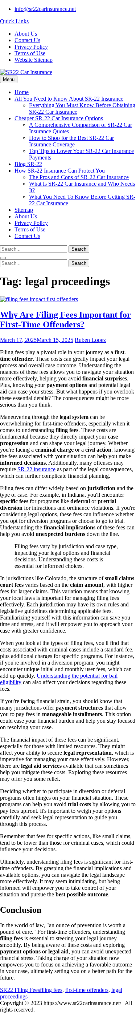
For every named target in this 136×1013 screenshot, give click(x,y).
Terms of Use (30, 53)
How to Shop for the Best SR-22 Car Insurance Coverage (71, 141)
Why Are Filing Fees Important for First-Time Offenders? (65, 319)
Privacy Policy (31, 47)
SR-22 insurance (36, 469)
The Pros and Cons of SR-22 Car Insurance (79, 177)
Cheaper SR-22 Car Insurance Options (59, 118)
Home (22, 92)
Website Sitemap (34, 60)
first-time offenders (86, 990)
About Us (26, 34)
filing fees (51, 990)
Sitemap (24, 210)
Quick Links (14, 21)
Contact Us (27, 40)
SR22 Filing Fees (20, 990)
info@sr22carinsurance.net (45, 9)
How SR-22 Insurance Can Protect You (60, 171)
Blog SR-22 (28, 164)
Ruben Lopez (90, 340)
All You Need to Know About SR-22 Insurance (69, 99)
